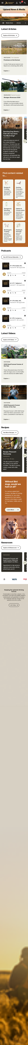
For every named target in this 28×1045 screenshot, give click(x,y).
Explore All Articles (9, 35)
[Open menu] (3, 23)
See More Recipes (8, 432)
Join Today (13, 605)
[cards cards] (25, 141)
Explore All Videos (8, 339)
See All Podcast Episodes (11, 257)
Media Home (9, 23)
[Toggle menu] (2, 3)
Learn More (10, 509)
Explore (6, 71)
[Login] (17, 3)
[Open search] (25, 3)
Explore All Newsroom (10, 547)
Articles (19, 23)
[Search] (25, 15)
